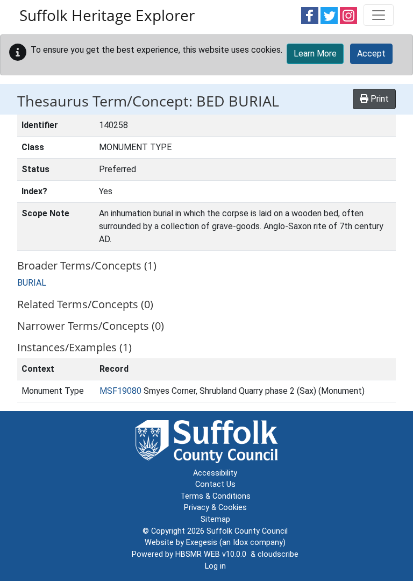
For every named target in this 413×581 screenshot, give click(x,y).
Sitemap (215, 519)
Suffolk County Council (247, 531)
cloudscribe (278, 554)
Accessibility (215, 473)
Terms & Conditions (215, 496)
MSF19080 (120, 391)
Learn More (315, 53)
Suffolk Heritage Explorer (107, 15)
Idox (240, 542)
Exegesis (201, 542)
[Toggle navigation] (379, 15)
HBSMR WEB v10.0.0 (213, 554)
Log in (215, 566)
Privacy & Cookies (215, 507)
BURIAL (31, 283)
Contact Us (215, 484)
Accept (371, 53)
